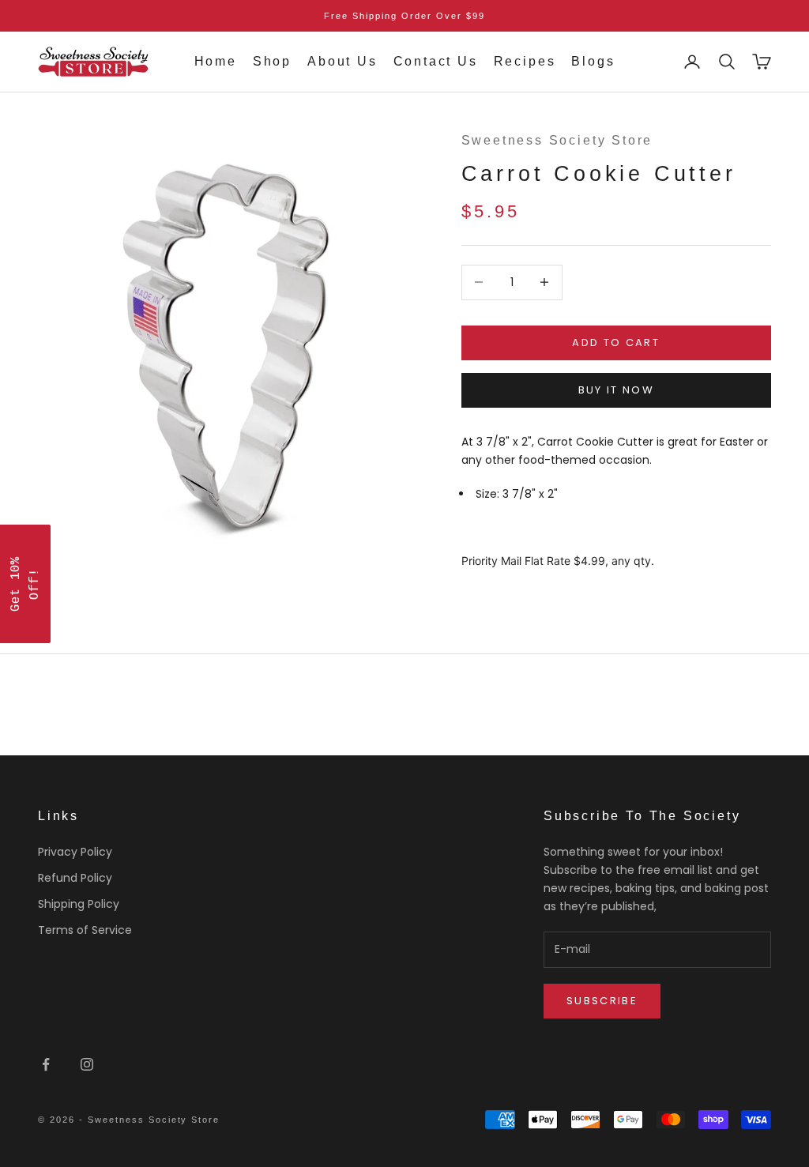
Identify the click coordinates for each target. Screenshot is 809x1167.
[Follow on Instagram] (87, 1064)
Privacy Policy (75, 852)
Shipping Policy (78, 904)
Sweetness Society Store (557, 140)
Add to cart (616, 342)
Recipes (525, 61)
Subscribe (602, 1000)
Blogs (593, 61)
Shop (272, 61)
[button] (25, 584)
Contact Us (435, 61)
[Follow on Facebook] (46, 1064)
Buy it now (616, 389)
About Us (342, 61)
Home (215, 61)
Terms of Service (85, 930)
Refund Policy (75, 878)
